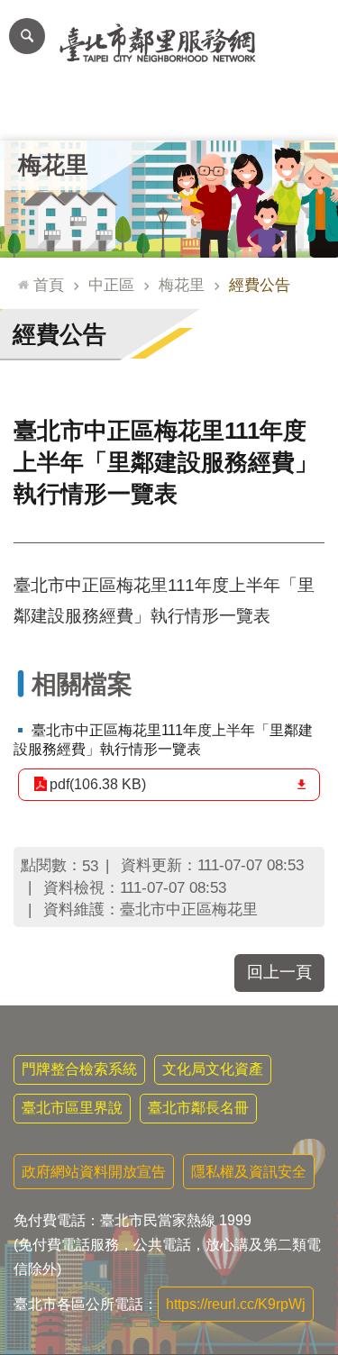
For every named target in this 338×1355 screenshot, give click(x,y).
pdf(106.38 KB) (98, 784)
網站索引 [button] (27, 36)
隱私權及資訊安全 (248, 1171)
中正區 (111, 285)
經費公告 (259, 285)
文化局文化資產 (212, 1069)
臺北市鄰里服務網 (169, 43)
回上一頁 (279, 972)
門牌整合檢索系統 (79, 1069)
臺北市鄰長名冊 (198, 1107)
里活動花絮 (304, 113)
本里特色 (237, 113)
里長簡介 (101, 113)
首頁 (48, 285)
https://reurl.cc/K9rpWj (236, 1304)
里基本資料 (169, 113)
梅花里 (182, 285)
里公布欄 (34, 113)
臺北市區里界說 (72, 1107)
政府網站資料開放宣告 (94, 1171)
